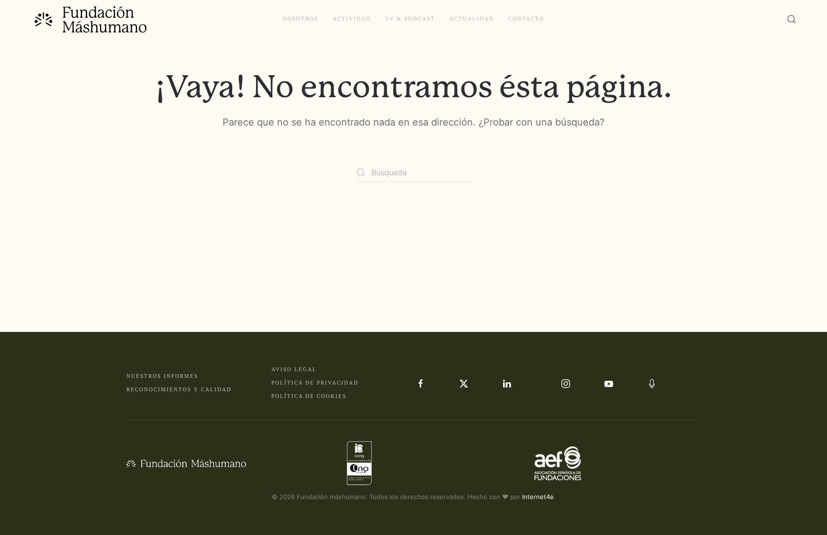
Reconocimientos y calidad (179, 389)
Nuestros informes (162, 376)
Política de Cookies (308, 396)
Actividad (352, 19)
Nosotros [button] (300, 19)
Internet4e (538, 497)
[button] (791, 19)
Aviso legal (294, 369)
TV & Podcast (410, 19)
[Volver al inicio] (92, 19)
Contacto (526, 19)
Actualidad (471, 19)
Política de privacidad (314, 383)
